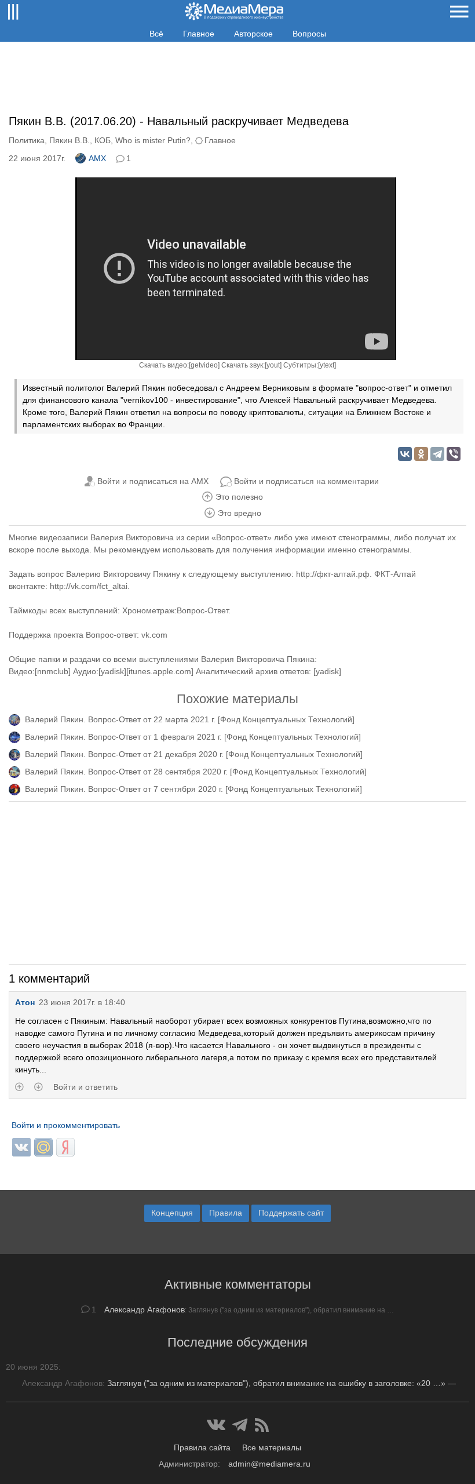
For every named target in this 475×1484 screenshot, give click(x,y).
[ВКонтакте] (405, 454)
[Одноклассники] (421, 454)
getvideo (204, 365)
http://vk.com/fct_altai (88, 586)
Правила (225, 1212)
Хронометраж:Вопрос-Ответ (175, 610)
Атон (25, 1002)
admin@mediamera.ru (269, 1463)
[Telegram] (437, 454)
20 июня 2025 (32, 1367)
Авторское (253, 33)
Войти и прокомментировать (66, 1125)
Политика (27, 140)
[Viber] (454, 454)
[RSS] (262, 1425)
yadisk (112, 671)
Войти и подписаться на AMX (153, 481)
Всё (156, 33)
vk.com (154, 634)
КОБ (102, 140)
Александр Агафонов (144, 1309)
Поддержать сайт (291, 1212)
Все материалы (271, 1447)
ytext (327, 365)
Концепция (172, 1212)
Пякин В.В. (69, 140)
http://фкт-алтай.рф (333, 574)
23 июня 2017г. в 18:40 (82, 1002)
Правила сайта (202, 1447)
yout (273, 365)
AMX (97, 158)
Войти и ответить (85, 1087)
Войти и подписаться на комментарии (306, 481)
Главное (198, 33)
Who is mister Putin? (153, 140)
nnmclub (52, 671)
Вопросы (309, 33)
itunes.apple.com (160, 671)
